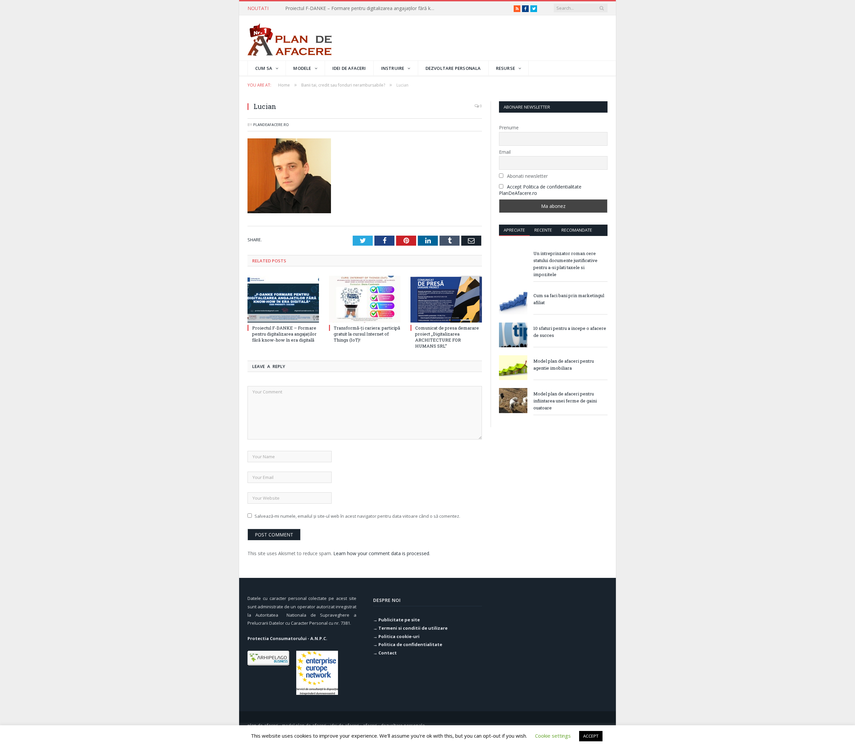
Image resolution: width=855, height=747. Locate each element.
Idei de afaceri (349, 68)
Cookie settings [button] (553, 735)
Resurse (505, 68)
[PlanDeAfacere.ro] (289, 37)
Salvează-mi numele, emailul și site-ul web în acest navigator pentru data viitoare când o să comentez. (357, 516)
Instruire (392, 68)
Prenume (509, 127)
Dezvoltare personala (453, 68)
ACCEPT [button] (590, 736)
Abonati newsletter (527, 176)
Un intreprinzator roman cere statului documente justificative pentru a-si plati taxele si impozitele (565, 263)
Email (505, 152)
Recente (543, 230)
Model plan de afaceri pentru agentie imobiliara (563, 364)
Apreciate (514, 230)
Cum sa (263, 68)
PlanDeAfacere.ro (271, 124)
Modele (302, 68)
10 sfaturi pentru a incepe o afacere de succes (569, 331)
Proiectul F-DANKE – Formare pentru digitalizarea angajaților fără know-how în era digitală (284, 334)
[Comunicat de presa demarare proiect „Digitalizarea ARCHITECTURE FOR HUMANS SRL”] (446, 299)
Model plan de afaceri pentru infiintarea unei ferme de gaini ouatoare (565, 401)
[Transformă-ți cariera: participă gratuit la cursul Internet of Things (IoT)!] (364, 299)
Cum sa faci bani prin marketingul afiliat (568, 298)
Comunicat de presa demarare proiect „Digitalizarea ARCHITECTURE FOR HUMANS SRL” (447, 337)
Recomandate (576, 230)
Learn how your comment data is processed (381, 553)
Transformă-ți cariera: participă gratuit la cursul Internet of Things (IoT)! (362, 8)
